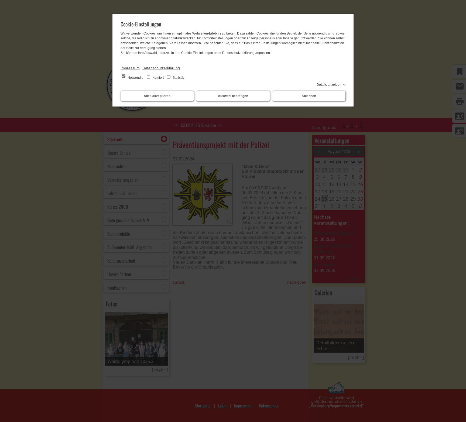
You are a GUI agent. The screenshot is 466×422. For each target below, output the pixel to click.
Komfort (158, 78)
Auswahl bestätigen (233, 96)
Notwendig (135, 78)
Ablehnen (308, 96)
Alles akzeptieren (157, 96)
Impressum (130, 68)
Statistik (178, 78)
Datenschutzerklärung (161, 68)
